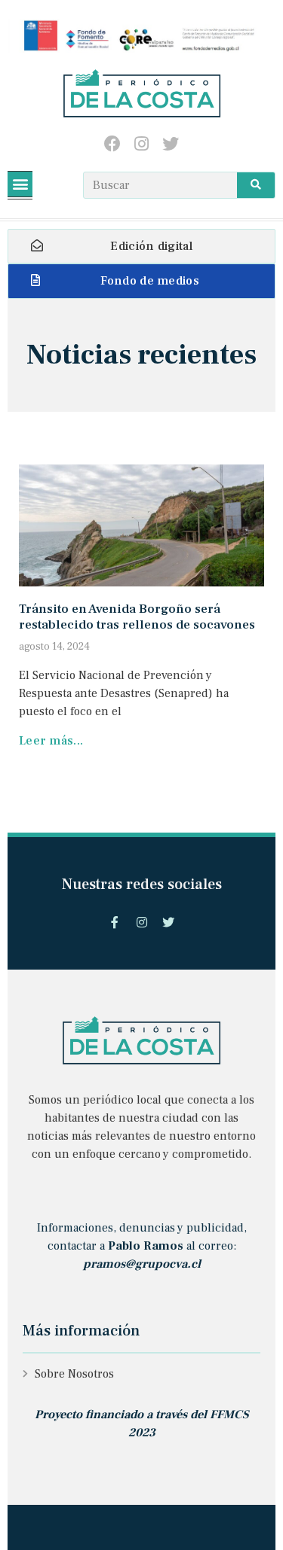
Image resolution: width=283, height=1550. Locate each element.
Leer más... (51, 740)
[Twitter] (171, 144)
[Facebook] (112, 144)
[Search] (256, 185)
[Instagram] (141, 144)
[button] (20, 184)
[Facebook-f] (115, 923)
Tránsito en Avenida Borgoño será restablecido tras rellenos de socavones (137, 616)
